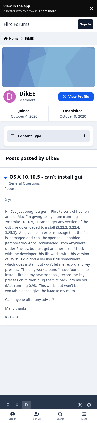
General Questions (24, 183)
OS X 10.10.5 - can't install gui (45, 176)
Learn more (9, 8)
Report (10, 188)
